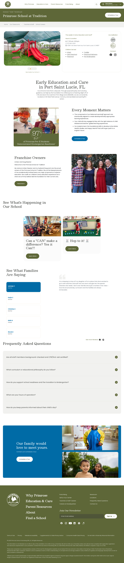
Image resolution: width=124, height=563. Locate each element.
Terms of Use (11, 535)
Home (6, 24)
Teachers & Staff (29, 24)
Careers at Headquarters (67, 504)
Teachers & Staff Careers (67, 501)
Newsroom (93, 495)
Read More (21, 184)
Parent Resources (39, 506)
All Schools (6, 11)
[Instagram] (115, 55)
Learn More (32, 256)
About (30, 512)
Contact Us (93, 504)
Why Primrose (36, 495)
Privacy (20, 535)
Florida (11, 11)
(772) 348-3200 (70, 43)
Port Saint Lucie (18, 11)
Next (61, 48)
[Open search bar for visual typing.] (96, 4)
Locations (93, 498)
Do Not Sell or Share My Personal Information (101, 535)
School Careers (40, 24)
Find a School (36, 517)
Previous (3, 48)
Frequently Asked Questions (99, 501)
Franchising (63, 495)
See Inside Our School (32, 72)
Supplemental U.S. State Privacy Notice (51, 535)
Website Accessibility (31, 535)
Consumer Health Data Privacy (75, 535)
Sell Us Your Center (65, 498)
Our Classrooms (15, 24)
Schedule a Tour (113, 15)
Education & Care (39, 500)
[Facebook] (111, 55)
